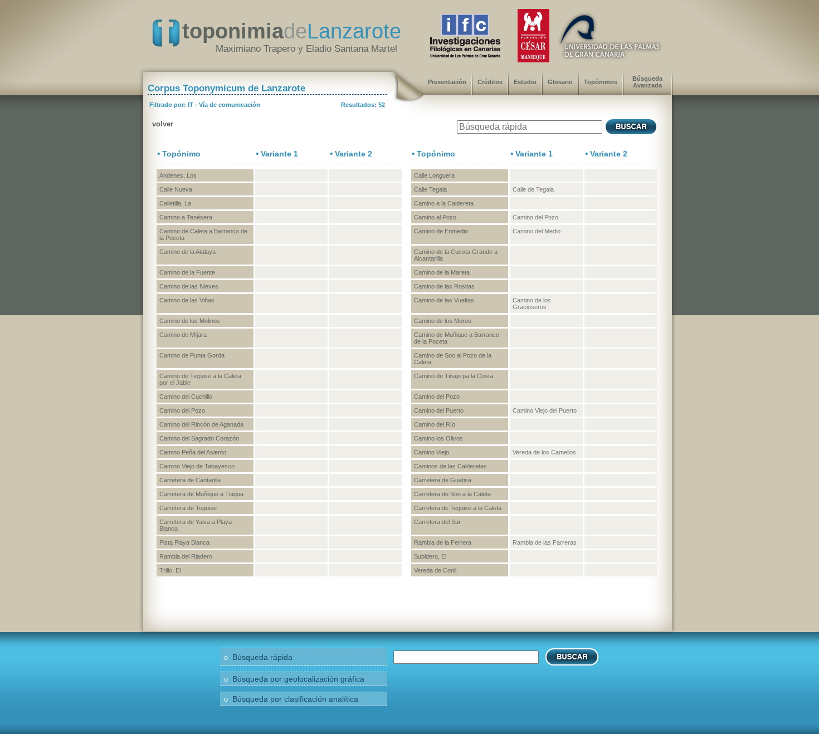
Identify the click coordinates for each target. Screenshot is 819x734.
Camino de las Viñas (186, 300)
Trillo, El (170, 570)
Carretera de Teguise (188, 508)
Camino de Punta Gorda (192, 355)
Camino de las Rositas (444, 286)
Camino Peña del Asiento (192, 452)
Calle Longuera (434, 175)
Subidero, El (430, 556)
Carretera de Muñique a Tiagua (201, 494)
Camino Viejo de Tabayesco (197, 466)
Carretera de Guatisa (442, 480)
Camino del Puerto (439, 410)
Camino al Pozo (435, 217)
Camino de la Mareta (442, 272)
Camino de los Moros (442, 320)
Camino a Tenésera (185, 217)
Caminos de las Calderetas (450, 466)
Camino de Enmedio (441, 231)
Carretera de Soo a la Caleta (452, 494)
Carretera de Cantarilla (190, 480)
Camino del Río (434, 424)
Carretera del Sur (437, 521)
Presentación (447, 82)
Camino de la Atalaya (187, 251)
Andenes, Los (178, 175)
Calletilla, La (175, 203)
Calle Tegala (430, 189)
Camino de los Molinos (189, 320)
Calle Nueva (175, 189)
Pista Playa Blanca (184, 542)
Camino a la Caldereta (444, 203)
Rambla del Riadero (185, 556)
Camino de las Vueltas (444, 300)
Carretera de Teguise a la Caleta (457, 508)
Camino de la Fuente (187, 272)
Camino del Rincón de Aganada (201, 424)
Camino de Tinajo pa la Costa (453, 376)
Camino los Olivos (438, 438)
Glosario (560, 82)
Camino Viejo (431, 452)
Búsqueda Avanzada (647, 82)
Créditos (490, 82)
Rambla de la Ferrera (442, 542)
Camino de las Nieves (188, 286)
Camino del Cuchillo (185, 396)
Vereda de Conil (435, 570)
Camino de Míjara (183, 334)
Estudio (525, 82)
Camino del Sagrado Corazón (199, 438)
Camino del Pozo (437, 396)
